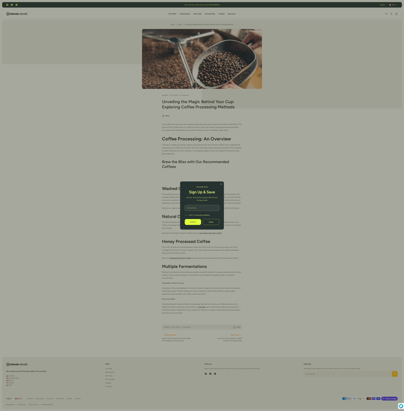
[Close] (221, 184)
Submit (193, 222)
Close (211, 222)
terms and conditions (202, 215)
